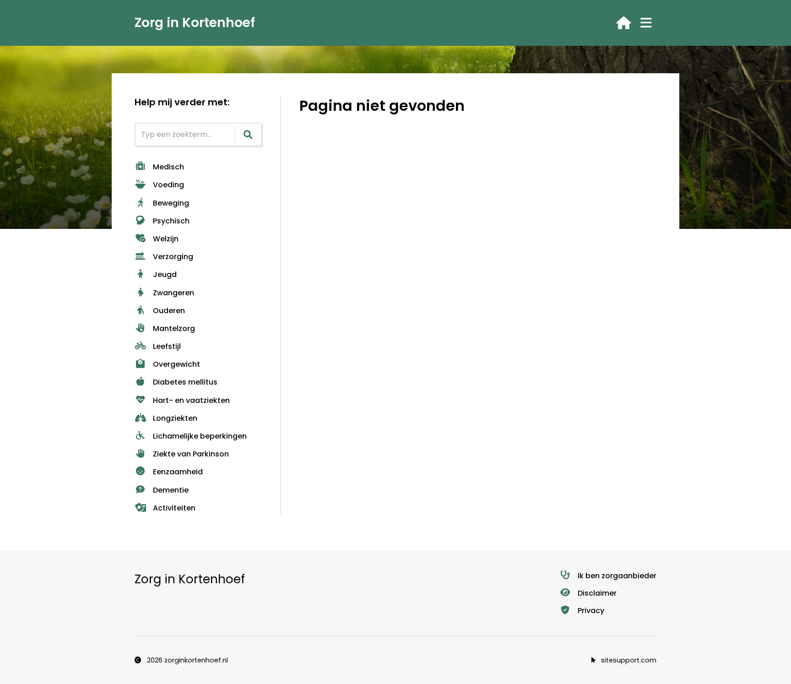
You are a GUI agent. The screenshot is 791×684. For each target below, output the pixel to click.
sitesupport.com (627, 660)
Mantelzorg (174, 328)
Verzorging (173, 256)
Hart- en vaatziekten (191, 400)
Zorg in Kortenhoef (195, 23)
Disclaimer (597, 593)
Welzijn (166, 238)
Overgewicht (176, 364)
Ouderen (169, 310)
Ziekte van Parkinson (191, 454)
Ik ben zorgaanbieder (617, 575)
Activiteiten (174, 508)
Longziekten (175, 418)
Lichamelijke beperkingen (200, 436)
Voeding (168, 184)
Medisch (168, 167)
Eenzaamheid (178, 472)
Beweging (171, 203)
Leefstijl (167, 346)
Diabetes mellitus (185, 382)
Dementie (171, 490)
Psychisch (171, 221)
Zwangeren (173, 293)
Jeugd (165, 274)
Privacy (591, 610)
